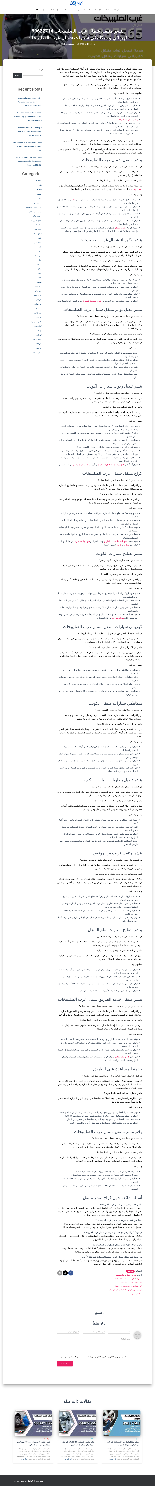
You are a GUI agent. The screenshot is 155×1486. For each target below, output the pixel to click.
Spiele (39, 189)
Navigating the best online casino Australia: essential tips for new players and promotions (29, 102)
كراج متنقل (98, 9)
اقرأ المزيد (112, 1459)
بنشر (73, 199)
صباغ (58, 9)
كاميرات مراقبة (36, 322)
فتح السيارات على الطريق (115, 541)
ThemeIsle (16, 1481)
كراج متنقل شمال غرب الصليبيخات (130, 1290)
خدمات (39, 264)
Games (39, 181)
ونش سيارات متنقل (81, 464)
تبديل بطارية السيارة (92, 301)
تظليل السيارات (104, 464)
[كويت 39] (77, 4)
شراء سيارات (118, 618)
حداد (40, 260)
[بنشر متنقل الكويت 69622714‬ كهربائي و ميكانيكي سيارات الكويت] (121, 1423)
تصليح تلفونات (37, 225)
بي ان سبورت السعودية (34, 207)
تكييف (72, 9)
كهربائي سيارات (112, 1290)
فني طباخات (37, 313)
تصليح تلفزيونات (36, 220)
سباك (89, 9)
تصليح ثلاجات (37, 229)
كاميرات (44, 9)
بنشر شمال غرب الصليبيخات (132, 1279)
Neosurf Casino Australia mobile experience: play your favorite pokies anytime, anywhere (28, 116)
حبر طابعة (38, 256)
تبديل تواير (137, 189)
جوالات (65, 9)
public (39, 185)
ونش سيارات (37, 352)
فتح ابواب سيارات (82, 541)
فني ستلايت (116, 9)
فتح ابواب (38, 286)
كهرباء (39, 330)
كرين (119, 544)
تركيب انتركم (37, 216)
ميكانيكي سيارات (136, 1294)
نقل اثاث (107, 9)
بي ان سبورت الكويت (35, 211)
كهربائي (39, 335)
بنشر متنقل (120, 227)
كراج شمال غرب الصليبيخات (132, 1286)
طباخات (39, 278)
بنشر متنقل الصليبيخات (127, 119)
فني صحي (38, 308)
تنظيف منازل (81, 9)
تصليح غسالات (37, 234)
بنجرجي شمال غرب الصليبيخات (126, 1275)
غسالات (39, 282)
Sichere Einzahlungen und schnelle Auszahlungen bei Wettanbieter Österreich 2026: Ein (29, 161)
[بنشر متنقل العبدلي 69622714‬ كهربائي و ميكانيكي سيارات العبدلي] (33, 1423)
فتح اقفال (38, 291)
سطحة (127, 544)
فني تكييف (38, 300)
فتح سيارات (119, 464)
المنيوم (39, 194)
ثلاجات (52, 9)
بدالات (39, 198)
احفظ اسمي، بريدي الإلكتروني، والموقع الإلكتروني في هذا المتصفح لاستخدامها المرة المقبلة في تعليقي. (93, 1357)
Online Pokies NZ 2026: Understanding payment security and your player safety (27, 146)
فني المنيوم (38, 295)
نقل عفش (38, 348)
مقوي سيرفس (37, 339)
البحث (41, 70)
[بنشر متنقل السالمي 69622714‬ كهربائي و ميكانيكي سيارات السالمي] (77, 1423)
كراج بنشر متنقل (121, 1056)
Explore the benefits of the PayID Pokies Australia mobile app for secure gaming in (29, 131)
